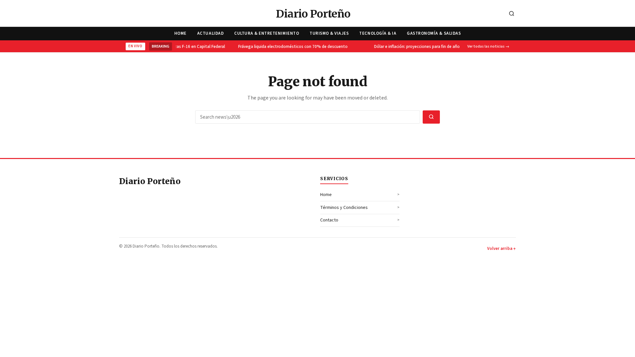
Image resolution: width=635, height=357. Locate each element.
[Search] (511, 14)
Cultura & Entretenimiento (266, 33)
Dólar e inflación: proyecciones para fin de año (414, 47)
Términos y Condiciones (344, 207)
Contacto (329, 220)
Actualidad (210, 33)
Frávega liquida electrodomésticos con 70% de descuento (290, 47)
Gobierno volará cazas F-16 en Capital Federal (180, 47)
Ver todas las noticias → (488, 46)
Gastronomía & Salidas (434, 33)
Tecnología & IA (377, 33)
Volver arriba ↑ (501, 249)
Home (180, 33)
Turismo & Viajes (329, 33)
